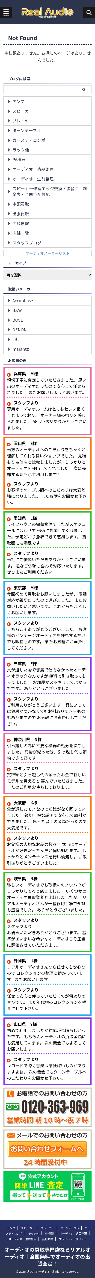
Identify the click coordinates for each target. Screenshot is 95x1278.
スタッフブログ (27, 243)
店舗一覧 (20, 233)
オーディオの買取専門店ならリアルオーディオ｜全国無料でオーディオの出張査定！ (47, 1256)
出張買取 (20, 213)
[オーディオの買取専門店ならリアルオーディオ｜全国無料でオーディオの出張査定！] (47, 12)
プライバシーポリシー (72, 1239)
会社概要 (47, 1239)
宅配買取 (20, 204)
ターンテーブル (26, 130)
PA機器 (19, 159)
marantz (20, 349)
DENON (19, 329)
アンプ (18, 101)
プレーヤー (22, 121)
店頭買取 (20, 223)
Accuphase (22, 300)
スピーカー (22, 111)
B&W (17, 310)
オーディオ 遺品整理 (33, 169)
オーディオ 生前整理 (33, 179)
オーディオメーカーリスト (48, 253)
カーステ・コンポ (28, 140)
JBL (16, 339)
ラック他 (20, 150)
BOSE (17, 320)
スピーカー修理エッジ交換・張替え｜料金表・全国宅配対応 (49, 191)
